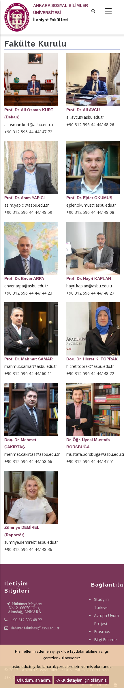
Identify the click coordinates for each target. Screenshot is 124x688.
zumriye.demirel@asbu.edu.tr (31, 542)
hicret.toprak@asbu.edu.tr (90, 366)
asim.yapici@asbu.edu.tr (26, 205)
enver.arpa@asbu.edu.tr (26, 286)
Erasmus (102, 631)
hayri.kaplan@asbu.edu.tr (89, 286)
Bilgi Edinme (105, 639)
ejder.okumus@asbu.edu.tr (91, 205)
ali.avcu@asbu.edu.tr (85, 117)
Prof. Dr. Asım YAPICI (24, 197)
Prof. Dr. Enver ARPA (24, 278)
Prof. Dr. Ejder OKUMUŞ (89, 197)
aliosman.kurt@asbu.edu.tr (29, 124)
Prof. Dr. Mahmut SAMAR (28, 359)
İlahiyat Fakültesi (50, 20)
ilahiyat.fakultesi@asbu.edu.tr (35, 628)
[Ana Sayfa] (16, 11)
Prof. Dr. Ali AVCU (83, 109)
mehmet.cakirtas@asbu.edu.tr (32, 454)
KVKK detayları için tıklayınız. (81, 680)
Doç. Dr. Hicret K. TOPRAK (92, 359)
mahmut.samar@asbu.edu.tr (30, 366)
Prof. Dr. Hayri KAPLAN (88, 278)
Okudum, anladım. (34, 680)
